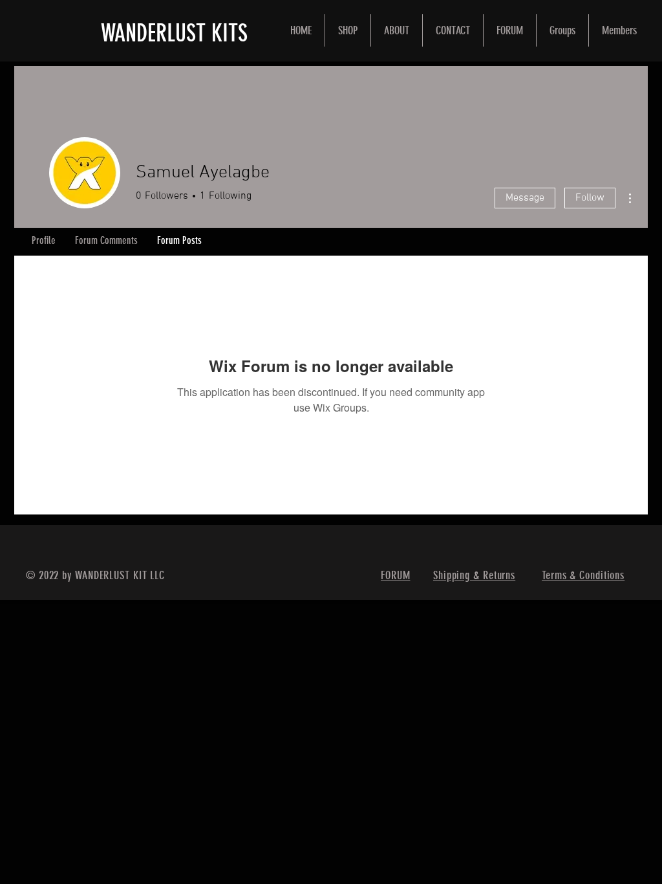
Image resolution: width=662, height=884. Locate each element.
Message (525, 198)
